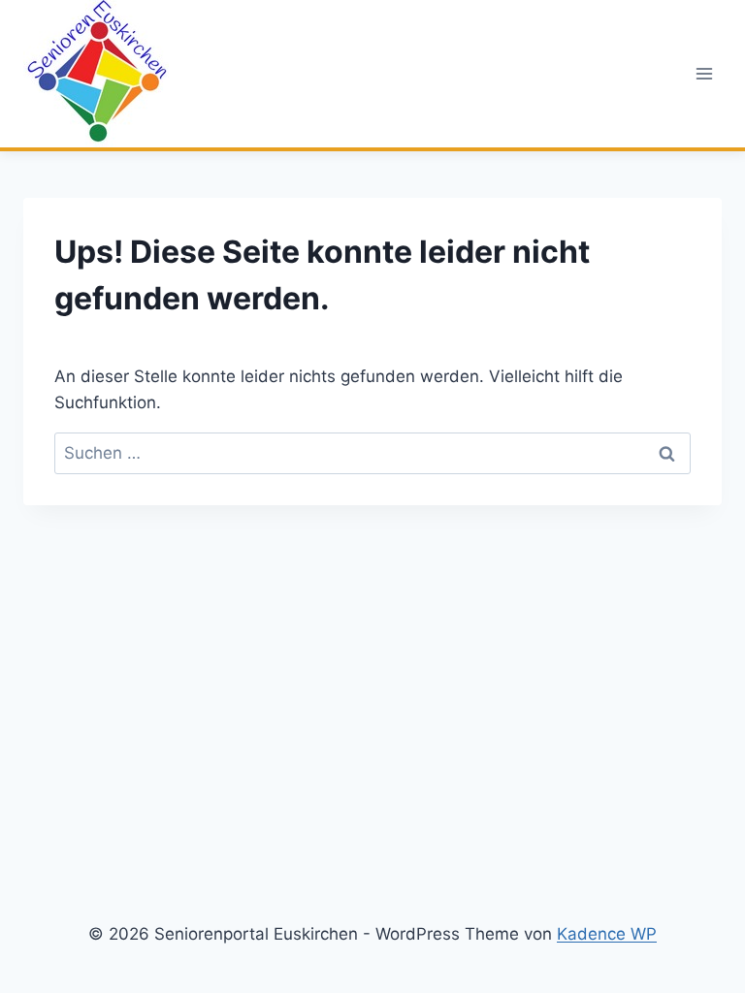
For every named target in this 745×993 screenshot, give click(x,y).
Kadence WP (607, 934)
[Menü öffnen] (704, 73)
